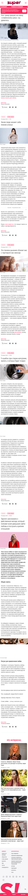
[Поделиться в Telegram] (13, 107)
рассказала (18, 332)
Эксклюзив (23, 894)
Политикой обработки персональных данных (10, 10)
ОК (24, 11)
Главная (4, 894)
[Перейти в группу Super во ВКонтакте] (6, 876)
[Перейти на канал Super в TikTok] (23, 876)
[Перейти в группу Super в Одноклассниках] (13, 876)
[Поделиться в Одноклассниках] (15, 107)
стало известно (9, 224)
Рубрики (14, 894)
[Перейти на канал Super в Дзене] (16, 876)
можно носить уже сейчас (8, 98)
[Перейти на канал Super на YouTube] (19, 876)
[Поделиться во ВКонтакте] (10, 107)
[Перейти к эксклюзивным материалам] (14, 7)
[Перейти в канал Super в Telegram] (10, 876)
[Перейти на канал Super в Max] (3, 876)
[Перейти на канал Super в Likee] (3, 880)
